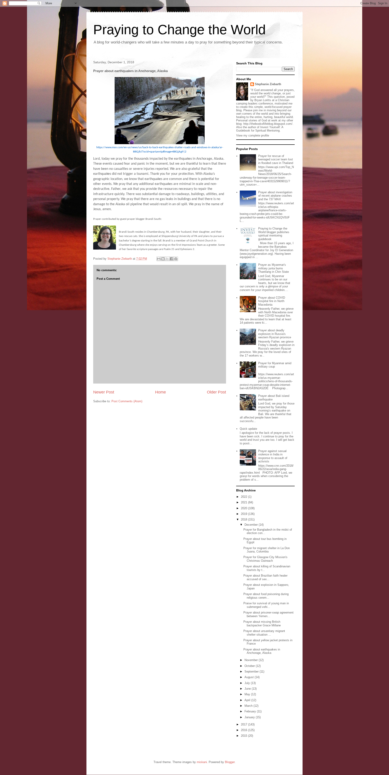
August (249, 677)
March (248, 705)
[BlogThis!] (163, 259)
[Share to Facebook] (171, 259)
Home (160, 392)
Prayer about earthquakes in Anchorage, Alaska (261, 651)
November (251, 660)
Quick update (248, 428)
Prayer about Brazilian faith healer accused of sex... (265, 577)
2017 (244, 724)
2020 (244, 508)
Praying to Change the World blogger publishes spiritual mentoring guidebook (273, 234)
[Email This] (158, 259)
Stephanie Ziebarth (268, 84)
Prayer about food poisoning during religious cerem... (266, 595)
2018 (244, 519)
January (250, 717)
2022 (244, 496)
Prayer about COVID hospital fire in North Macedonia (271, 301)
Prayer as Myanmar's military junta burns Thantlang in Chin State (273, 268)
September (252, 671)
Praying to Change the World (179, 29)
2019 (244, 514)
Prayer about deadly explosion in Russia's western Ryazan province (274, 334)
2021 (244, 502)
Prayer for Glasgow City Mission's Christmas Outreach (265, 558)
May (247, 694)
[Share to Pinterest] (176, 259)
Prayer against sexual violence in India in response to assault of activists (272, 456)
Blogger (230, 762)
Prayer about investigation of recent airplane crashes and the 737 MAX (275, 196)
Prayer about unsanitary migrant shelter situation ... (264, 632)
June (248, 688)
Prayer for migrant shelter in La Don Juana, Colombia (266, 549)
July (247, 683)
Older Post (216, 392)
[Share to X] (167, 259)
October (250, 666)
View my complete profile (252, 135)
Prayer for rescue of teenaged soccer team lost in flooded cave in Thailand (275, 159)
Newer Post (103, 392)
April (247, 700)
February (250, 711)
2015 (244, 735)
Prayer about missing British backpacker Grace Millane (262, 623)
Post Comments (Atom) (126, 401)
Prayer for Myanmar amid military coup (274, 364)
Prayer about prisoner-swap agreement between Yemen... (268, 614)
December (251, 524)
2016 (244, 730)
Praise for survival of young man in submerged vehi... (266, 605)
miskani (202, 762)
